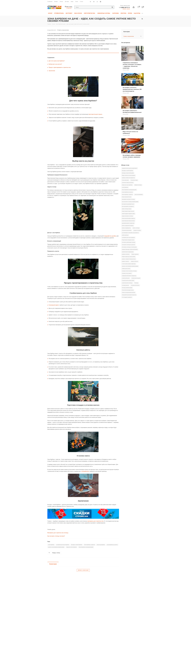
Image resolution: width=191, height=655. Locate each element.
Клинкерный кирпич (54, 305)
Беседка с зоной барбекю (76, 544)
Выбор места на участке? (55, 64)
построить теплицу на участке (128, 244)
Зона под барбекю (101, 544)
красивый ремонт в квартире (128, 223)
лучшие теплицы (137, 230)
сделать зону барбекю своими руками (56, 547)
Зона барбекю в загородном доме (86, 547)
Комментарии (53, 564)
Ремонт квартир (135, 254)
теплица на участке (135, 285)
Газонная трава (134, 180)
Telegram (93, 1)
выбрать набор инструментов (128, 177)
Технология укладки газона (127, 290)
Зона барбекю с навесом (89, 544)
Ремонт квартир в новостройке (128, 256)
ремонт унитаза (134, 261)
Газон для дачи (125, 180)
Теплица (136, 282)
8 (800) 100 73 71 (125, 7)
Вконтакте (90, 1)
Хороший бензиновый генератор (129, 294)
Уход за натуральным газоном (128, 292)
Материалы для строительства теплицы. (58, 532)
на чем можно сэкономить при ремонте (130, 232)
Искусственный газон (126, 196)
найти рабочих (125, 235)
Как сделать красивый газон (128, 204)
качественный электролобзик (128, 220)
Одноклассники (97, 1)
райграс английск (125, 254)
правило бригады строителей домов (130, 249)
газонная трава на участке (127, 182)
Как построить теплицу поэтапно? (56, 536)
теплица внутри (125, 285)
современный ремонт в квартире (129, 275)
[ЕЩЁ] (142, 13)
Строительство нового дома (128, 280)
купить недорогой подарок (127, 225)
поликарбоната (85, 471)
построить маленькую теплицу (128, 242)
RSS (142, 18)
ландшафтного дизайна (110, 236)
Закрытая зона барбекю (71, 547)
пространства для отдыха (95, 114)
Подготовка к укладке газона (128, 239)
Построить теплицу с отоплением (129, 247)
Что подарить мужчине (127, 297)
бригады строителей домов (128, 173)
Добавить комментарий (83, 570)
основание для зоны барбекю (62, 544)
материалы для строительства (95, 521)
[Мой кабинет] (133, 7)
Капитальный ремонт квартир (128, 218)
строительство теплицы (127, 282)
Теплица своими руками (127, 287)
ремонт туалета (125, 261)
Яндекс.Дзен (100, 1)
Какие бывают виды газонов (128, 211)
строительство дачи (136, 278)
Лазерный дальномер (126, 230)
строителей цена (125, 278)
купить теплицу (136, 227)
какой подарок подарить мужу (128, 213)
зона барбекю (51, 544)
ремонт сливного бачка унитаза (128, 259)
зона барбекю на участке (112, 544)
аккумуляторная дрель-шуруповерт (129, 168)
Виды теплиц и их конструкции (128, 175)
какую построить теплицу (127, 216)
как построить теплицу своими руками (130, 201)
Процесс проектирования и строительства (60, 67)
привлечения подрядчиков (127, 251)
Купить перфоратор (126, 227)
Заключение (52, 70)
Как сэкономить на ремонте (128, 206)
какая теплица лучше (126, 208)
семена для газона (126, 268)
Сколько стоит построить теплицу (129, 270)
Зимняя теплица (138, 184)
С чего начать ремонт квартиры (128, 263)
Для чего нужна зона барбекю (56, 60)
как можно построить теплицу (128, 199)
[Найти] (112, 7)
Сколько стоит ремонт (126, 273)
